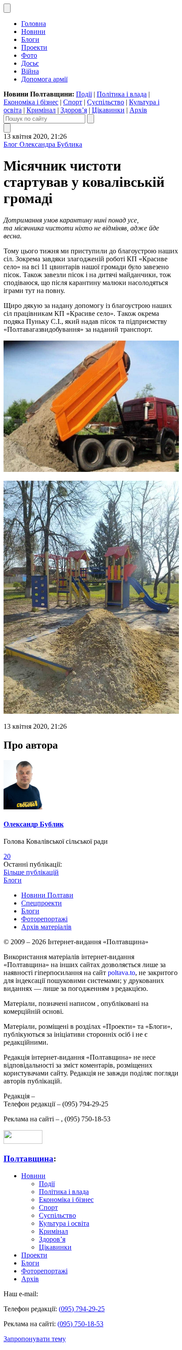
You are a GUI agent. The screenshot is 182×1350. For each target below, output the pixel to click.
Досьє (30, 63)
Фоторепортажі (44, 919)
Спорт (72, 102)
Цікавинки (108, 110)
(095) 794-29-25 (82, 1309)
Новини (33, 31)
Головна (33, 23)
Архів (138, 110)
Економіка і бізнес (31, 102)
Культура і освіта (64, 1223)
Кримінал (41, 110)
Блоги (30, 39)
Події (84, 94)
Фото (29, 55)
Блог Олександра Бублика (43, 144)
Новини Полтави (47, 895)
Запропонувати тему (35, 1339)
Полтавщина (28, 1158)
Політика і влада (122, 94)
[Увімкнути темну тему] (7, 8)
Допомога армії (44, 79)
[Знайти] (90, 118)
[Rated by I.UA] (23, 1141)
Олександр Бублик (34, 824)
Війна (30, 71)
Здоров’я (74, 110)
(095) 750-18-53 (80, 1324)
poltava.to (121, 972)
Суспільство (105, 102)
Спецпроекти (41, 903)
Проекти (34, 47)
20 (7, 856)
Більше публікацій (31, 872)
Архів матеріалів (46, 927)
